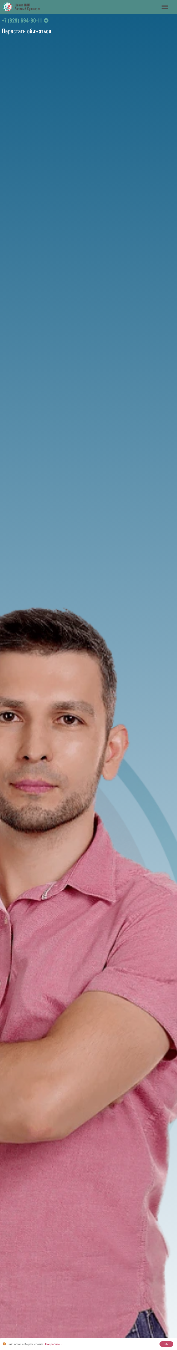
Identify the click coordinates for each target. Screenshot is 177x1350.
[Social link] (46, 21)
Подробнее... (53, 1344)
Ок (166, 1344)
